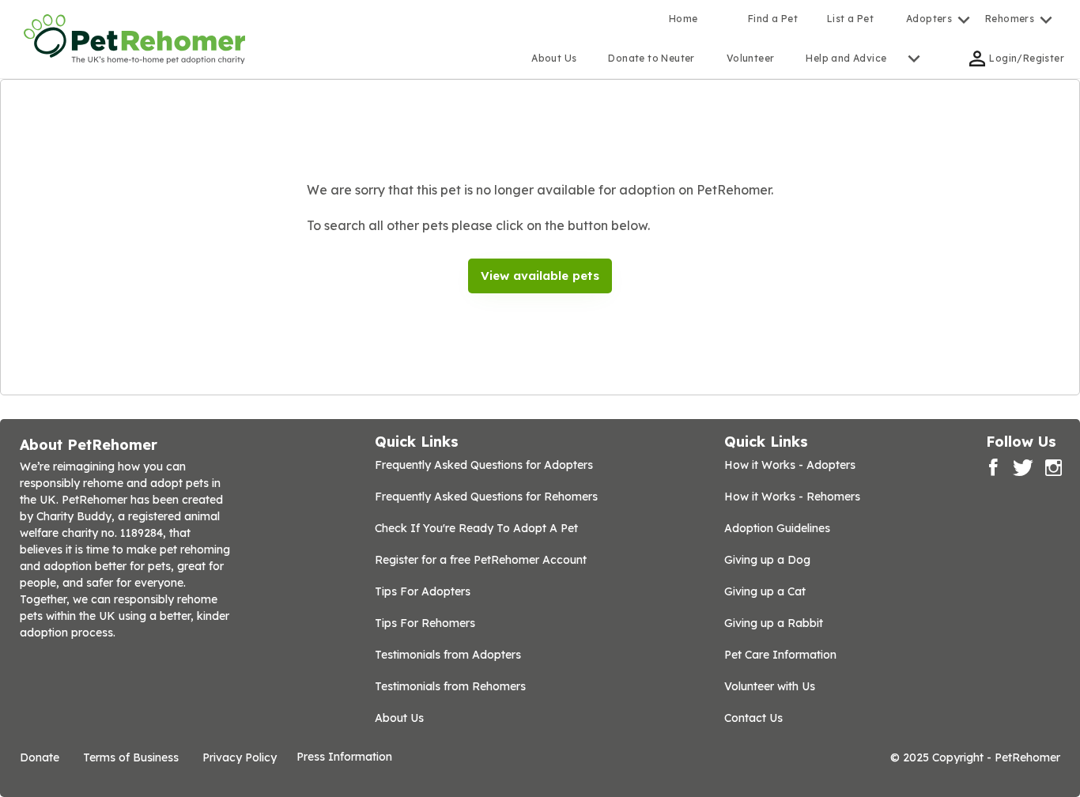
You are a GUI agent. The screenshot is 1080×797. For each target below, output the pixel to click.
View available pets (540, 275)
